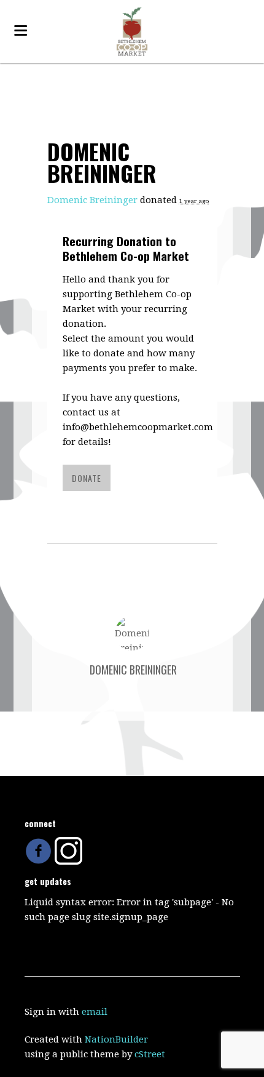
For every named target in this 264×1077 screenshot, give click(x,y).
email (94, 1011)
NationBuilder (116, 1039)
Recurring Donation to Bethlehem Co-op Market (126, 248)
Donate (86, 477)
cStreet (149, 1054)
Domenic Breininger (92, 200)
